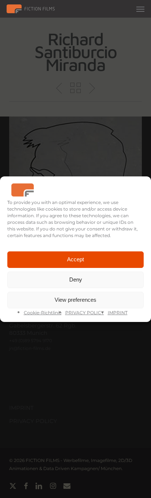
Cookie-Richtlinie (43, 312)
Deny (75, 279)
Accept (75, 259)
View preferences (75, 300)
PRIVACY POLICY (84, 312)
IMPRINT (118, 312)
